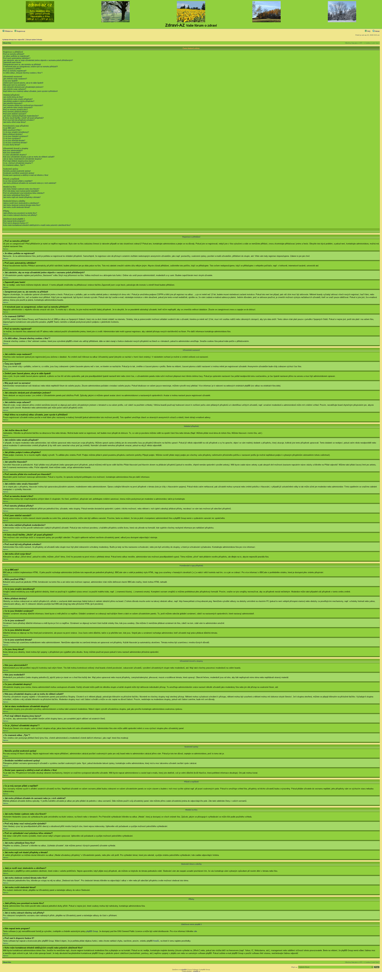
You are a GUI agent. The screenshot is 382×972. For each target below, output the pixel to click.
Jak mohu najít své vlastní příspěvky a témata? (22, 197)
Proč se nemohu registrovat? (14, 71)
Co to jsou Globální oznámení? (15, 136)
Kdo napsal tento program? (14, 221)
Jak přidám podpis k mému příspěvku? (18, 101)
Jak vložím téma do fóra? (13, 97)
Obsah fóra (7, 43)
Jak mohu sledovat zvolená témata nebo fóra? (21, 205)
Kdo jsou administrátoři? (13, 151)
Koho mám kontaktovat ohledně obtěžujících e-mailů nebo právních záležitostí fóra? (37, 225)
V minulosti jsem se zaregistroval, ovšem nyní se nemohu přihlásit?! (30, 67)
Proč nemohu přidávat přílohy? (15, 112)
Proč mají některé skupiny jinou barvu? (19, 161)
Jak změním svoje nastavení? (15, 79)
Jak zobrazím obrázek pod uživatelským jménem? (23, 87)
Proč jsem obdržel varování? (14, 114)
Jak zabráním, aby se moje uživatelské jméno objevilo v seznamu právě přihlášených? (38, 60)
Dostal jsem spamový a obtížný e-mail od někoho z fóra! (25, 175)
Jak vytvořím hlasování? (13, 103)
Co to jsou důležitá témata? (14, 140)
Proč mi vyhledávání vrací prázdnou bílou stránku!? (23, 193)
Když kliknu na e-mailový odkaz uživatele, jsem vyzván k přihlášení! (30, 91)
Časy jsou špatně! (10, 81)
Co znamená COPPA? (12, 69)
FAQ (368, 31)
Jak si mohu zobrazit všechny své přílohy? (20, 215)
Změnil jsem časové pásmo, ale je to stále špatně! (23, 83)
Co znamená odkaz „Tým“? (14, 165)
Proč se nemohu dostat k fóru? (15, 110)
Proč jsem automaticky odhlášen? (16, 58)
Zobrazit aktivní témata (34, 39)
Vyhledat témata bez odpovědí (13, 39)
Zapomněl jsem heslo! (12, 62)
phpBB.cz (196, 971)
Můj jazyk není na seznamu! (14, 85)
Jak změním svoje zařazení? (14, 89)
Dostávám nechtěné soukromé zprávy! (18, 173)
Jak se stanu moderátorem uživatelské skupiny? (22, 159)
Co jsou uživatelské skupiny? (15, 155)
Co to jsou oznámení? (12, 138)
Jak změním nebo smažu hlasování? (18, 107)
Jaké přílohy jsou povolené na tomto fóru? (20, 213)
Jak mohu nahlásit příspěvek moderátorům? (21, 116)
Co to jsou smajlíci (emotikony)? (16, 132)
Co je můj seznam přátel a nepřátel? (18, 181)
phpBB (183, 969)
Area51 (156, 941)
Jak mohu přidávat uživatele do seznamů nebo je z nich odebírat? (29, 183)
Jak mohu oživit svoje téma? (14, 122)
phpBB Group (92, 931)
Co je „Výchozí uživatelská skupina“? (18, 163)
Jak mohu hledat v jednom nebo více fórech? (21, 189)
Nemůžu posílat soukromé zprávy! (17, 171)
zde (195, 931)
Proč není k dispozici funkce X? (15, 223)
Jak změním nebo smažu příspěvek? (18, 99)
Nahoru (5, 249)
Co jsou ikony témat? (11, 145)
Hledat (376, 31)
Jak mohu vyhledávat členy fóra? (16, 195)
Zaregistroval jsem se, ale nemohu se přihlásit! (22, 64)
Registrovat (20, 31)
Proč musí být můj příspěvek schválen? (19, 120)
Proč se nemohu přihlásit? (13, 54)
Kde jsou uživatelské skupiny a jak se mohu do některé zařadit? (28, 157)
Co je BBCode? (9, 128)
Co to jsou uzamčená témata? (15, 143)
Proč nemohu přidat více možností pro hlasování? (23, 105)
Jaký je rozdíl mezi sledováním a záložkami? (21, 203)
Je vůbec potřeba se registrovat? (16, 56)
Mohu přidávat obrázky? (13, 134)
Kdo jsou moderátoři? (12, 153)
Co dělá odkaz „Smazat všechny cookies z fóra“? (23, 73)
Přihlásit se (8, 31)
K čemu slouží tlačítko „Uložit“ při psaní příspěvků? (23, 118)
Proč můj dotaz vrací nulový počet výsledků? (21, 191)
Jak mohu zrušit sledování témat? (16, 207)
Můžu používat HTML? (12, 130)
